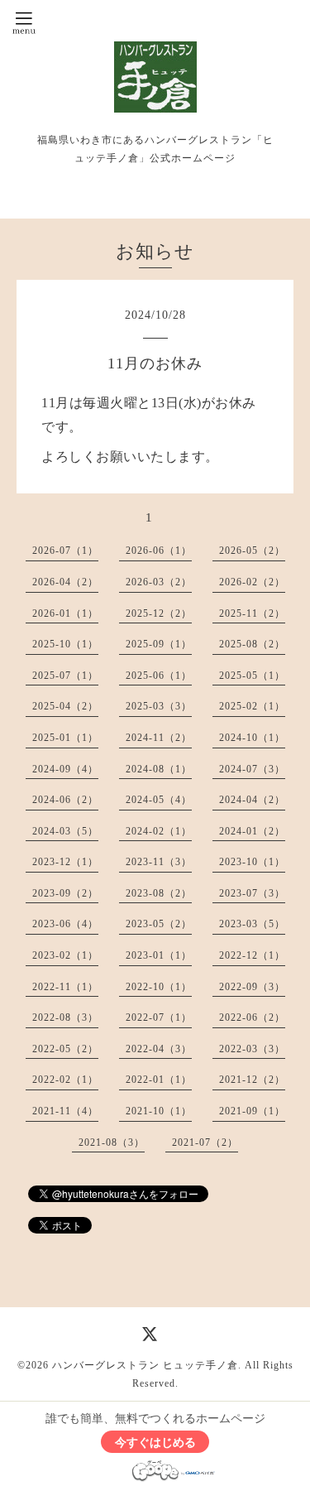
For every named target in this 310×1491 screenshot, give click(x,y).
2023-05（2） (159, 924)
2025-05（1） (252, 675)
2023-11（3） (159, 862)
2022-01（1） (159, 1079)
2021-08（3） (112, 1142)
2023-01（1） (159, 955)
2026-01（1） (65, 613)
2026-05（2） (252, 550)
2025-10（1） (65, 644)
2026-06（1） (159, 550)
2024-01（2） (252, 831)
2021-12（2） (252, 1079)
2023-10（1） (252, 862)
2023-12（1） (65, 862)
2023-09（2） (65, 893)
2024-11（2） (159, 737)
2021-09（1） (252, 1111)
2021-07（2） (205, 1142)
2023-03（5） (252, 924)
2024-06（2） (65, 800)
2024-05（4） (159, 800)
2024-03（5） (65, 831)
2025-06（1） (159, 675)
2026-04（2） (65, 582)
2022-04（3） (159, 1049)
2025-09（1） (159, 644)
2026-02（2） (252, 582)
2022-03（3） (252, 1049)
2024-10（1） (252, 737)
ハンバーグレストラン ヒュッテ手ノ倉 (145, 1365)
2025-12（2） (159, 613)
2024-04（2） (252, 800)
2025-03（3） (159, 706)
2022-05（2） (65, 1049)
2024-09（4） (65, 769)
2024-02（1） (159, 831)
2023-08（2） (159, 893)
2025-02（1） (252, 706)
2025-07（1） (65, 675)
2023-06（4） (65, 924)
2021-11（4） (65, 1111)
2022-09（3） (252, 987)
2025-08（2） (252, 644)
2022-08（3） (65, 1017)
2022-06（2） (252, 1017)
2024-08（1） (159, 769)
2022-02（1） (65, 1079)
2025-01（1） (65, 737)
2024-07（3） (252, 769)
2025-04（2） (65, 706)
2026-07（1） (65, 550)
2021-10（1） (159, 1111)
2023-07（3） (252, 893)
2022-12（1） (252, 955)
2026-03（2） (159, 582)
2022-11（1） (65, 987)
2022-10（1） (159, 987)
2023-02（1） (65, 955)
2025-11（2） (252, 613)
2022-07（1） (159, 1017)
